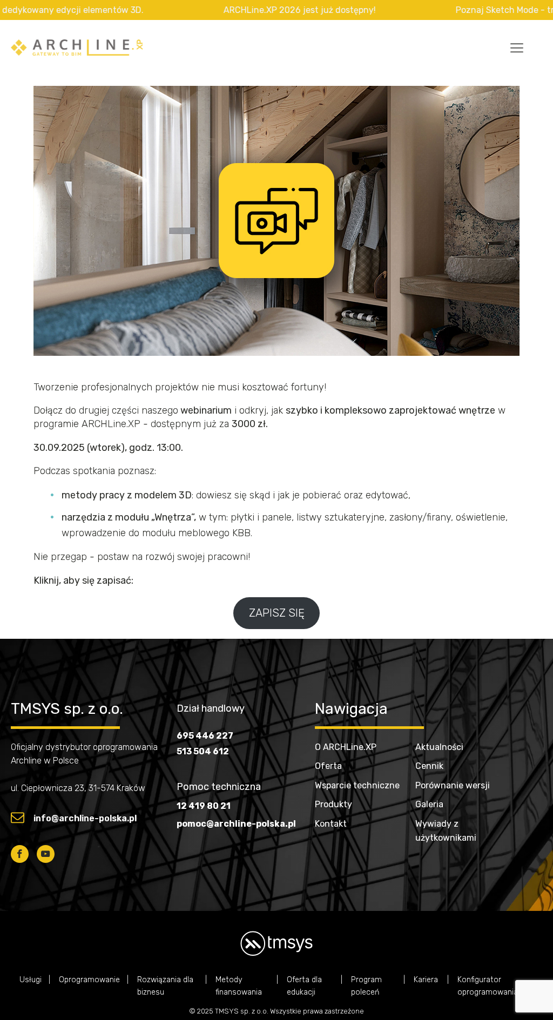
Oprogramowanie (89, 979)
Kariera (427, 979)
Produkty (333, 804)
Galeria (429, 804)
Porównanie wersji (452, 785)
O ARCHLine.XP (345, 747)
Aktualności (439, 747)
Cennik (429, 766)
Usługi (30, 979)
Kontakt (331, 824)
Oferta (328, 766)
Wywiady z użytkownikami (445, 831)
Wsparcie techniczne (357, 785)
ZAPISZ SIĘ (277, 612)
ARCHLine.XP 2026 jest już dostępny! (274, 10)
